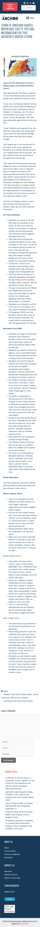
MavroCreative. (24, 923)
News (6, 691)
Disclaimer (8, 858)
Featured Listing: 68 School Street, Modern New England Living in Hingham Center (19, 814)
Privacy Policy (10, 851)
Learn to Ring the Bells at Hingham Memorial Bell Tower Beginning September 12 (19, 806)
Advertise (8, 871)
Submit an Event (10, 875)
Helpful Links (9, 892)
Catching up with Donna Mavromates (18, 701)
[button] (24, 3)
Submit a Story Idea (12, 878)
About (6, 848)
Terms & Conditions (12, 854)
